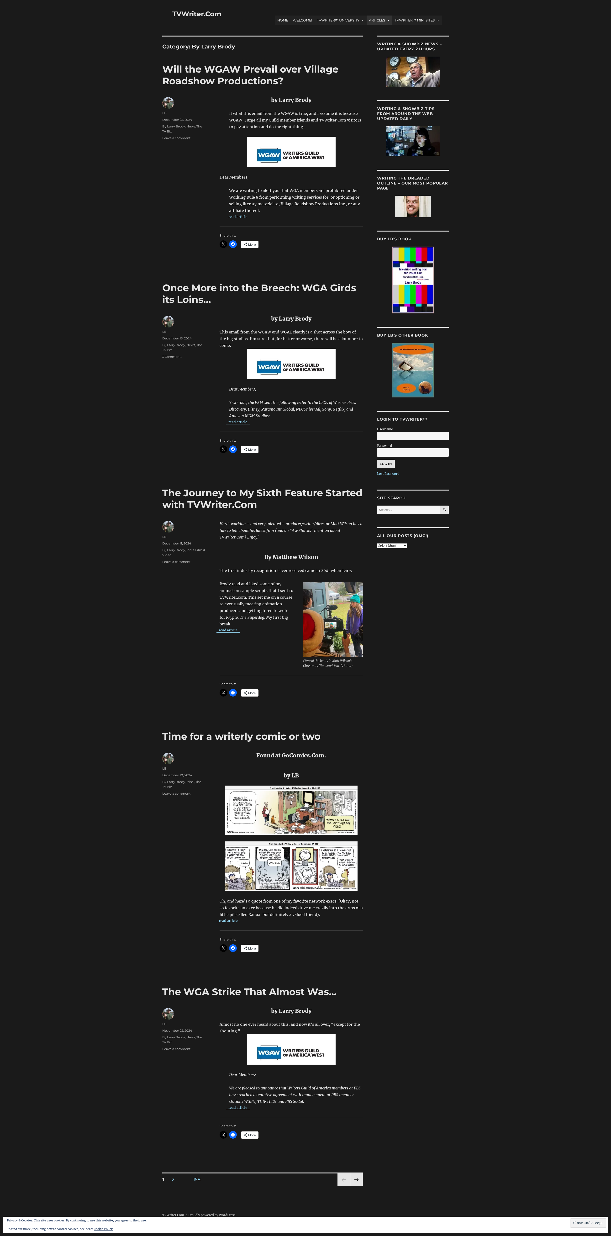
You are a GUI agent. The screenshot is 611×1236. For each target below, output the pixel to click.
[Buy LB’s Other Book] (413, 370)
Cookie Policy (103, 1229)
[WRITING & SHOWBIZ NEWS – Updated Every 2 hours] (413, 72)
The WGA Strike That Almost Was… (249, 992)
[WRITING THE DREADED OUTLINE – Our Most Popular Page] (413, 206)
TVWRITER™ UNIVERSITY (338, 20)
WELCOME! (302, 20)
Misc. (190, 782)
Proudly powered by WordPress (212, 1215)
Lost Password (388, 474)
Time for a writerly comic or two (241, 736)
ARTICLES (377, 20)
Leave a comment (176, 138)
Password (384, 446)
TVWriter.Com (196, 14)
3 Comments (172, 357)
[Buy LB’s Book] (413, 280)
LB (164, 113)
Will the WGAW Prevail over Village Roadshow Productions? (250, 75)
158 (198, 1179)
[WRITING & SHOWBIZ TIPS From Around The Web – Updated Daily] (413, 141)
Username (385, 429)
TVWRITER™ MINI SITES (415, 20)
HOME (282, 20)
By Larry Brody (173, 126)
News (190, 126)
